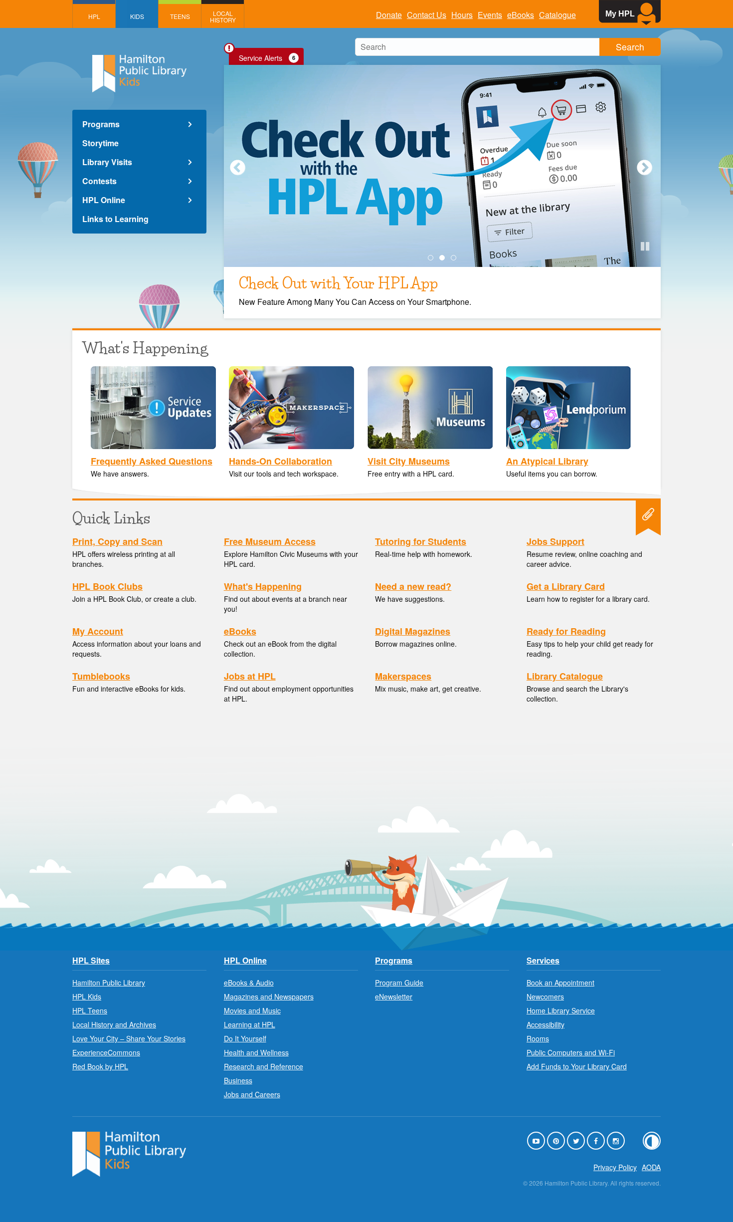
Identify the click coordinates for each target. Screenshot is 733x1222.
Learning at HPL (249, 1024)
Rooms (538, 1038)
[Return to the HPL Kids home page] (139, 75)
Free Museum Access (270, 541)
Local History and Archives (114, 1024)
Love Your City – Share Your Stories (128, 1038)
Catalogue (557, 14)
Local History (223, 16)
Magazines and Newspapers (269, 996)
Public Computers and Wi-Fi (571, 1052)
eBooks (520, 14)
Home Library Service (561, 1010)
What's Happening (263, 586)
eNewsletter (393, 996)
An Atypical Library (547, 461)
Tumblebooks (101, 676)
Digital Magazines (412, 631)
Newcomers (545, 996)
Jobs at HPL (250, 676)
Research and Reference (263, 1066)
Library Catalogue (565, 676)
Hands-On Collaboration (280, 461)
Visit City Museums (408, 461)
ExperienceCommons (106, 1052)
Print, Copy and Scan (117, 541)
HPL (94, 16)
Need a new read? (413, 586)
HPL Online (103, 200)
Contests (99, 181)
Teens (180, 16)
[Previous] (239, 169)
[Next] (646, 169)
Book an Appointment (560, 982)
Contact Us (426, 14)
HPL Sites (91, 960)
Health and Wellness (256, 1052)
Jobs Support (555, 541)
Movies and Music (252, 1010)
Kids (137, 16)
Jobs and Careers (252, 1094)
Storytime (100, 143)
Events (490, 14)
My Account (97, 631)
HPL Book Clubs (107, 586)
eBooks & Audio (249, 982)
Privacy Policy (615, 1167)
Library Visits (107, 162)
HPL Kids (86, 996)
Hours (462, 14)
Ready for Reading (566, 631)
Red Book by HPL (100, 1066)
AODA (651, 1167)
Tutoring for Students (420, 541)
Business (238, 1080)
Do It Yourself (245, 1038)
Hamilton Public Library (108, 982)
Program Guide (399, 982)
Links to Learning (115, 219)
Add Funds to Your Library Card (577, 1066)
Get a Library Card (566, 586)
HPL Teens (89, 1010)
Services (543, 960)
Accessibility (545, 1024)
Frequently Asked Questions (151, 461)
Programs (101, 124)
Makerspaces (403, 676)
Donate (389, 14)
